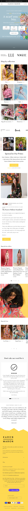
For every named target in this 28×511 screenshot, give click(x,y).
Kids (20, 102)
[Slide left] (9, 281)
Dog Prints (18, 341)
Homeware (20, 121)
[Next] (27, 380)
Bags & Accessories (6, 121)
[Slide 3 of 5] (14, 280)
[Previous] (1, 380)
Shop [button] (4, 462)
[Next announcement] (26, 1)
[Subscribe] (23, 485)
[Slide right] (18, 281)
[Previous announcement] (1, 1)
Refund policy (16, 506)
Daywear (6, 102)
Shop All (6, 239)
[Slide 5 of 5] (16, 280)
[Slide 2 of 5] (12, 280)
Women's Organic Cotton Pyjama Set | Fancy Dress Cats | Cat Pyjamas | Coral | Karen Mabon (19, 271)
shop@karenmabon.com (13, 475)
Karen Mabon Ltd (9, 506)
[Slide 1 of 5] (11, 280)
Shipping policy (13, 508)
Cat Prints (6, 341)
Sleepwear (20, 82)
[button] (2, 4)
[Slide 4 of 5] (15, 280)
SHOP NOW (14, 306)
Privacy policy (21, 506)
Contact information (21, 508)
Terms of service (7, 508)
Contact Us (12, 470)
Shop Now (14, 165)
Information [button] (5, 457)
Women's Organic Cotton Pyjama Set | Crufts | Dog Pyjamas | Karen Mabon (6, 270)
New (6, 82)
